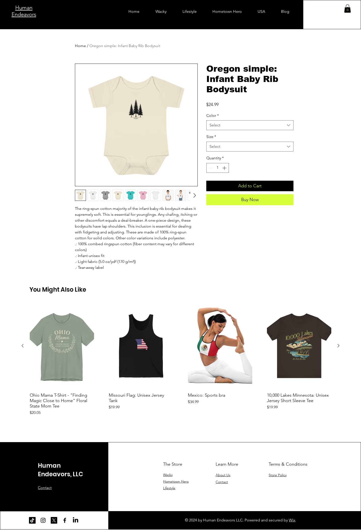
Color (212, 115)
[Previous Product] (23, 346)
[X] (54, 520)
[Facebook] (64, 520)
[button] (347, 8)
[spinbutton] (217, 168)
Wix (292, 520)
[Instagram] (43, 520)
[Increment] (224, 168)
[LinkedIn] (75, 520)
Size (211, 136)
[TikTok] (32, 520)
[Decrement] (210, 168)
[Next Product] (338, 346)
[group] (180, 359)
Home (80, 45)
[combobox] (249, 125)
